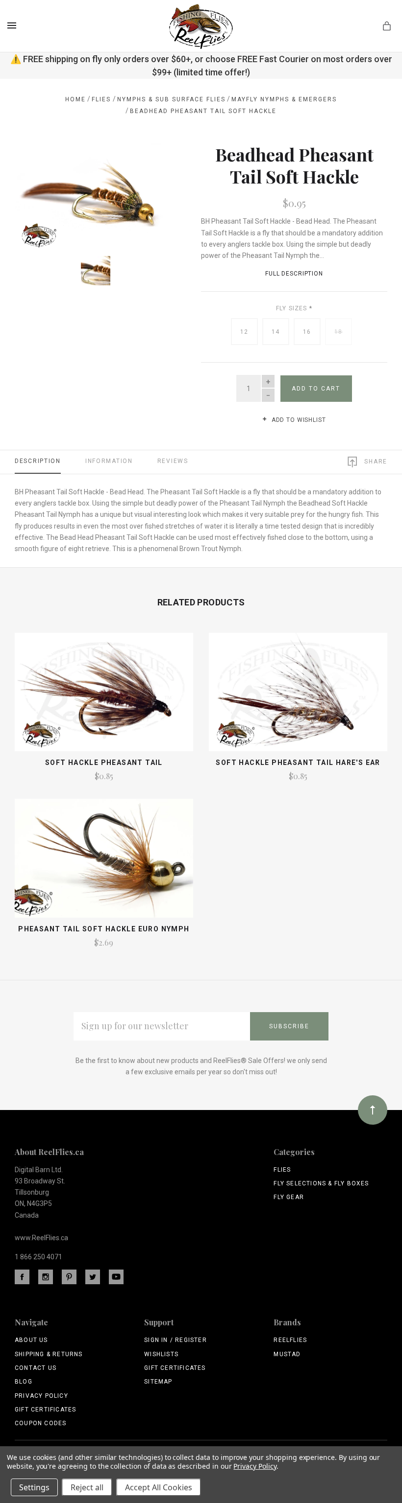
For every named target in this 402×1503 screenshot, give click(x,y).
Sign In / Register (175, 1340)
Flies (282, 1169)
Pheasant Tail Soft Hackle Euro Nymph (103, 929)
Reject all (87, 1487)
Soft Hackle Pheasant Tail (104, 762)
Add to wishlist (298, 419)
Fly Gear (289, 1197)
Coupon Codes (40, 1423)
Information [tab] (109, 461)
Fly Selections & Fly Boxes (321, 1183)
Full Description (294, 273)
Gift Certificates (45, 1409)
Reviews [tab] (172, 461)
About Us (31, 1340)
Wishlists (161, 1354)
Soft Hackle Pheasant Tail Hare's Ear (298, 762)
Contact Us (35, 1367)
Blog (23, 1381)
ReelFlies (290, 1340)
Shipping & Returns (49, 1354)
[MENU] (13, 25)
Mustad (287, 1354)
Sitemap (158, 1381)
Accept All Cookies (158, 1487)
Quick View (103, 696)
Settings (34, 1487)
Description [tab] (38, 461)
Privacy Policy (41, 1395)
